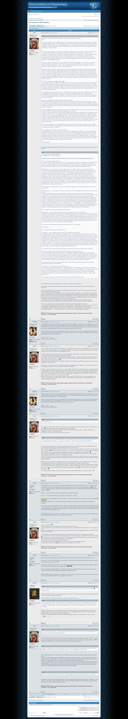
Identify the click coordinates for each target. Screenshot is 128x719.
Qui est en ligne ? (32, 702)
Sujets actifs (40, 18)
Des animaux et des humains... (39, 22)
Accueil (32, 11)
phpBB (61, 714)
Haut (30, 343)
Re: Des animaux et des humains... (54, 321)
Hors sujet (41, 20)
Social (37, 20)
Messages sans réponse (33, 18)
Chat (41, 11)
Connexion (32, 14)
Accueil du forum (32, 20)
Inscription (37, 14)
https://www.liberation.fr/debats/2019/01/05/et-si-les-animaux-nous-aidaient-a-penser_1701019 (61, 283)
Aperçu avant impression (33, 28)
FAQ (35, 11)
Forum (30, 7)
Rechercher (97, 14)
